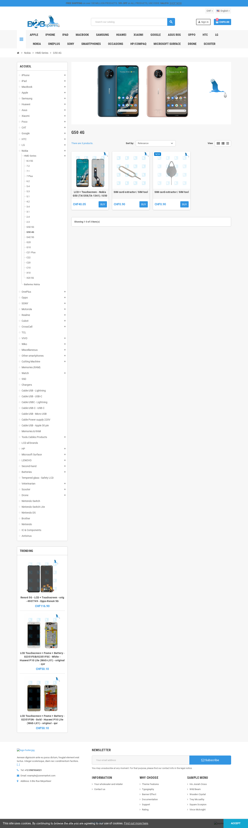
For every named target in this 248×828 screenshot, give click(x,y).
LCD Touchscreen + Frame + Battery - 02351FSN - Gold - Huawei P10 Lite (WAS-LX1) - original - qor (42, 719)
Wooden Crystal (198, 794)
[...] (18, 764)
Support (146, 804)
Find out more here (136, 823)
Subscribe (211, 760)
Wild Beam (195, 789)
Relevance (143, 143)
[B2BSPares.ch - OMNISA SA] (43, 21)
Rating (145, 809)
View (210, 143)
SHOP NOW (176, 3)
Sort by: (130, 143)
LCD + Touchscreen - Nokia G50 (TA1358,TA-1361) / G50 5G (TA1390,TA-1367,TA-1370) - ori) (90, 194)
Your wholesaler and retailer (108, 784)
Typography (148, 789)
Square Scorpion (198, 804)
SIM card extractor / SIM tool (131, 192)
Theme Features (150, 784)
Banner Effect (149, 794)
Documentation (150, 799)
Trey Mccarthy (197, 799)
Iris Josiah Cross (198, 784)
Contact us (99, 789)
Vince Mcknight (198, 809)
